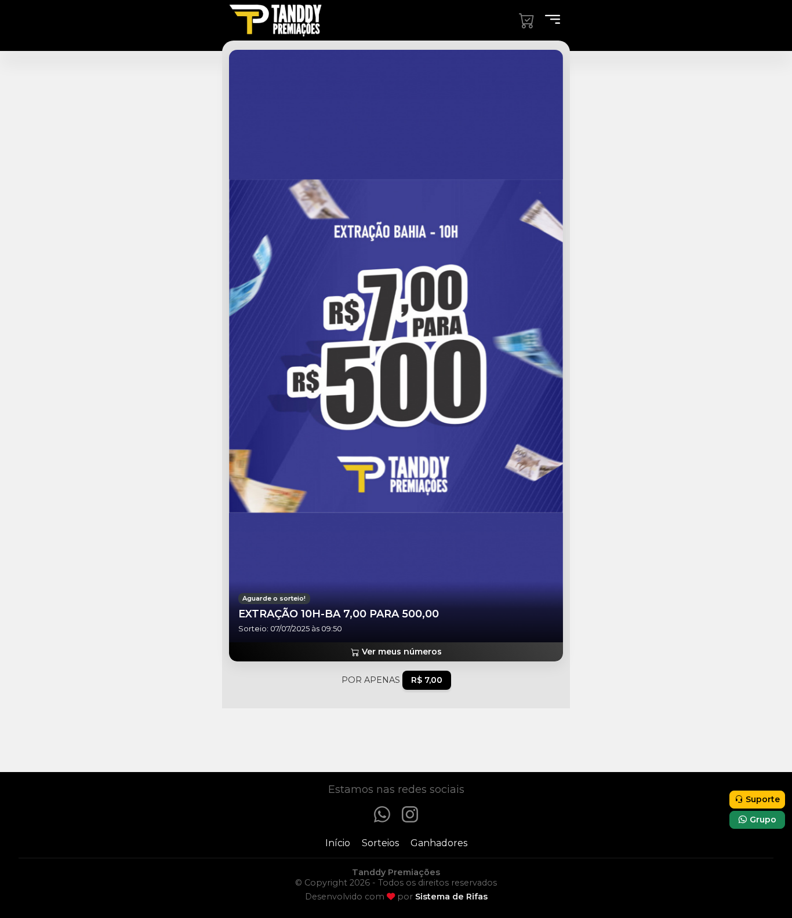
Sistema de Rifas (451, 896)
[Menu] (549, 20)
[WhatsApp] (382, 813)
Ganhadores (438, 842)
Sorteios (380, 842)
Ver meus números (400, 651)
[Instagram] (410, 813)
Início (337, 842)
